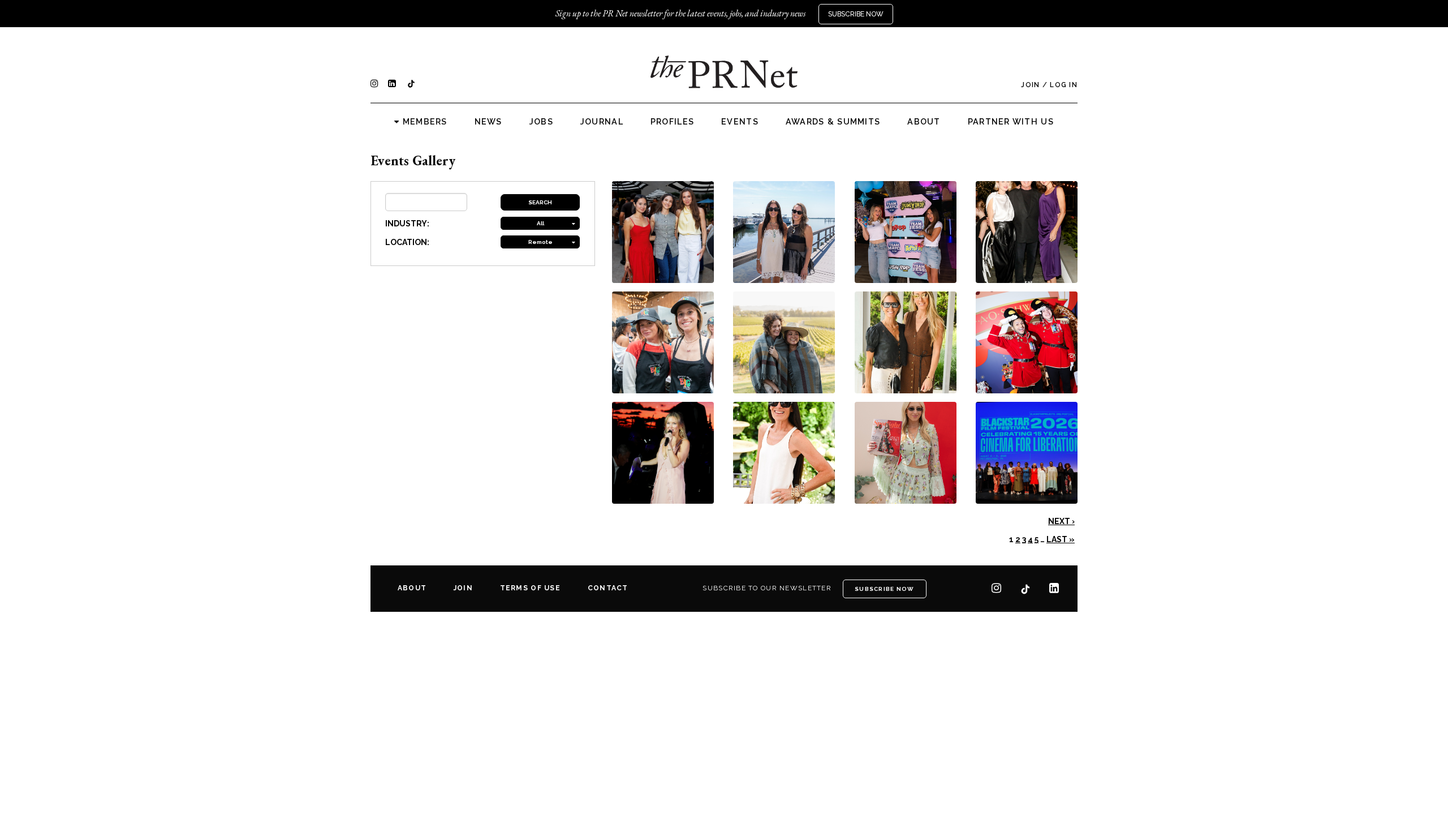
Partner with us (1011, 122)
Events (740, 122)
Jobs (541, 122)
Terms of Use (530, 588)
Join (1030, 85)
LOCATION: (407, 242)
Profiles (672, 122)
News (488, 122)
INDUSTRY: (407, 224)
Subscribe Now (856, 14)
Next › (1061, 521)
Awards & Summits (833, 122)
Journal (601, 122)
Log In (1064, 85)
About (923, 122)
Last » (1060, 539)
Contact (608, 588)
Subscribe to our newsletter (767, 588)
